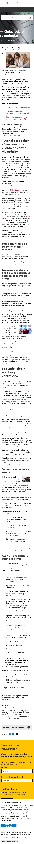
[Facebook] (10, 734)
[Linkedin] (13, 734)
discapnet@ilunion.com (11, 135)
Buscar (5, 18)
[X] (17, 734)
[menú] (25, 3)
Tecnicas (6, 837)
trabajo (16, 395)
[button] (17, 727)
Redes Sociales (15, 190)
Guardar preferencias (10, 841)
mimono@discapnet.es (11, 464)
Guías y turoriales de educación (18, 107)
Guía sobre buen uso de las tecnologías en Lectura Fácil (16, 118)
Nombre (4, 768)
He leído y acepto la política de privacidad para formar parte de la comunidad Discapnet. (16, 793)
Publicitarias (25, 837)
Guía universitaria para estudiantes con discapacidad (17, 112)
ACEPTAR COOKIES (8, 825)
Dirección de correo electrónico (12, 777)
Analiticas (15, 837)
